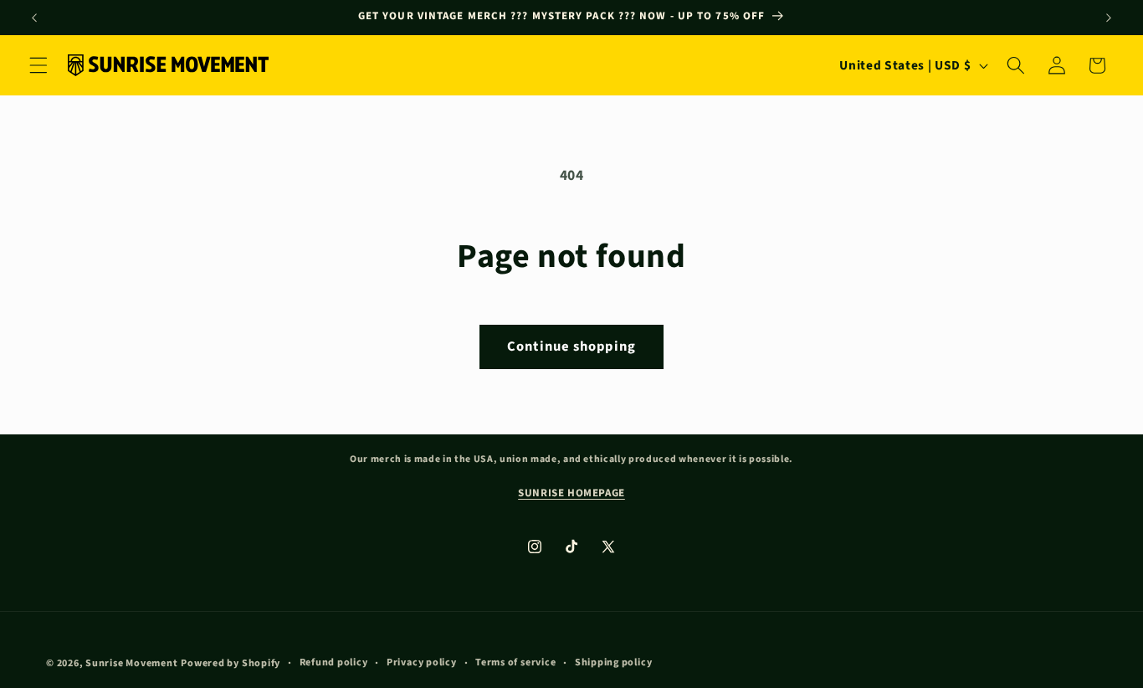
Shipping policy (614, 662)
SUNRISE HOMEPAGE (571, 493)
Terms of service (515, 662)
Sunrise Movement (131, 662)
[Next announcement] (1108, 17)
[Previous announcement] (34, 17)
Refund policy (334, 662)
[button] (38, 65)
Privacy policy (422, 662)
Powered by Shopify (230, 662)
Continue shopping (571, 346)
